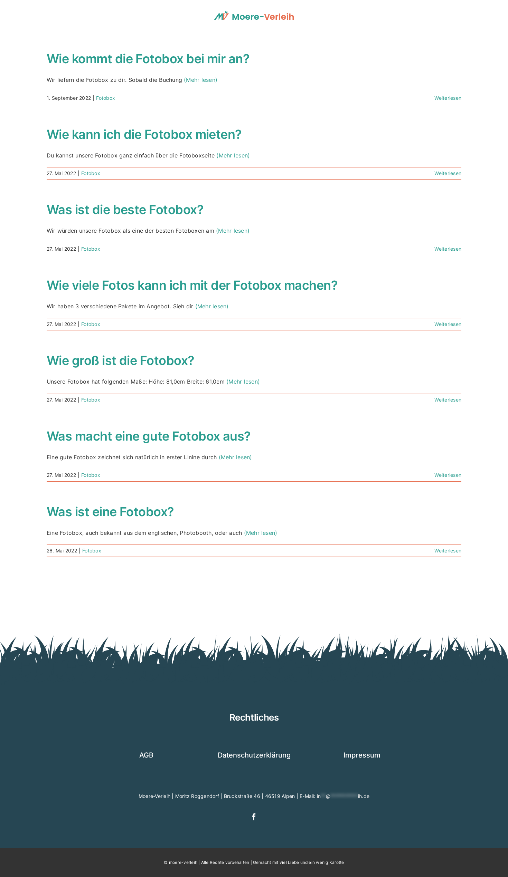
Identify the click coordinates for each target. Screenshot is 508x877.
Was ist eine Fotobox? (110, 511)
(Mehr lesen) (200, 79)
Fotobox (105, 98)
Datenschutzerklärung (254, 755)
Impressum (362, 755)
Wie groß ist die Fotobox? (121, 360)
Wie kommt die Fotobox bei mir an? (148, 58)
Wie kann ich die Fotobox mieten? (144, 134)
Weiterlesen (447, 98)
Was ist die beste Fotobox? (125, 209)
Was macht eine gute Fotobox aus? (149, 436)
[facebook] (254, 816)
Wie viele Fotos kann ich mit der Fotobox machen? (192, 285)
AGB (146, 755)
